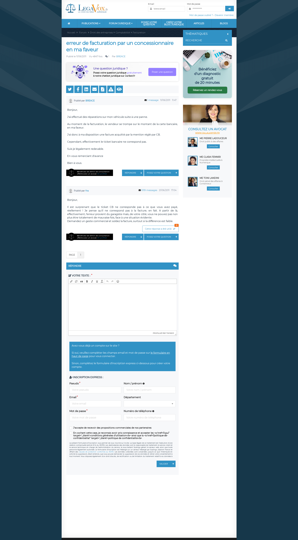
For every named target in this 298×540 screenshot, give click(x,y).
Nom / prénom (133, 383)
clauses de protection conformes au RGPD (96, 452)
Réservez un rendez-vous (207, 90)
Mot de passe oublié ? (201, 15)
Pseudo (74, 383)
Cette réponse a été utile (161, 228)
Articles (199, 23)
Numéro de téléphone (138, 411)
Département (132, 397)
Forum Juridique (120, 23)
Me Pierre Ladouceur (213, 138)
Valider (163, 464)
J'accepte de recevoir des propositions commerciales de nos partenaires (112, 428)
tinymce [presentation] (170, 333)
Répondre (130, 173)
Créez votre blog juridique (174, 23)
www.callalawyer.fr (207, 133)
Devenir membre (224, 15)
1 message (152, 100)
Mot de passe (193, 4)
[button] (71, 281)
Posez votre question (149, 23)
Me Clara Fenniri (210, 157)
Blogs (224, 23)
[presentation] (71, 281)
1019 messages (149, 190)
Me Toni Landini (209, 178)
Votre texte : (81, 275)
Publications (90, 23)
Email (151, 4)
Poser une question (162, 72)
